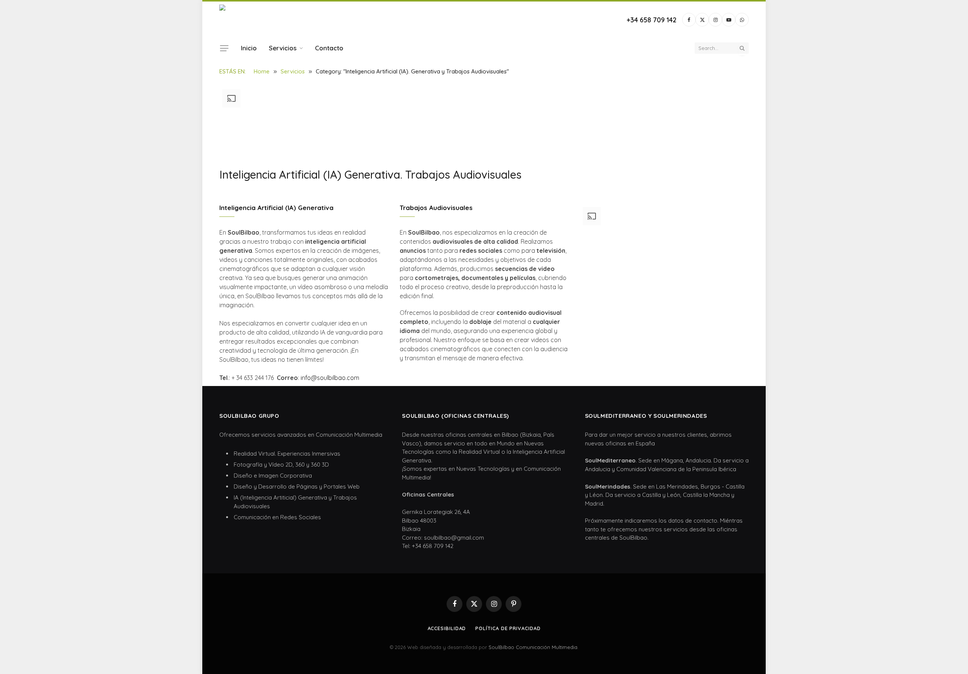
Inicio (249, 48)
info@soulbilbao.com (330, 377)
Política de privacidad (507, 628)
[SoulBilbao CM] (266, 20)
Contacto (329, 48)
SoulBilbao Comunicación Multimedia (533, 647)
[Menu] (224, 48)
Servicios (282, 48)
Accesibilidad (447, 628)
